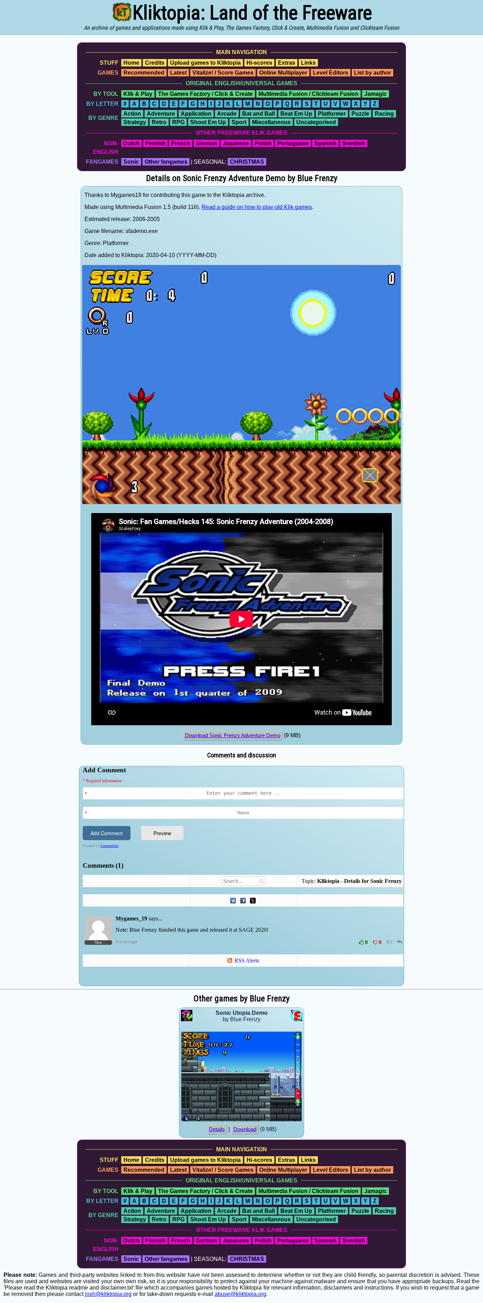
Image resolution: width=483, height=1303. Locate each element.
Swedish (353, 143)
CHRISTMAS (247, 162)
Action (132, 114)
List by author (372, 73)
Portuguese (293, 143)
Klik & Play (137, 94)
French (180, 143)
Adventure (161, 114)
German (206, 143)
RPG (178, 122)
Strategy (134, 122)
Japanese (236, 143)
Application (196, 114)
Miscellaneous (271, 122)
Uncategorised (316, 122)
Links (308, 63)
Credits (154, 63)
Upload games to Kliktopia (205, 63)
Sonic (131, 162)
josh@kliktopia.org (108, 1294)
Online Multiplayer (283, 73)
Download (244, 1129)
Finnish (155, 143)
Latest (178, 73)
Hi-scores (259, 63)
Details (217, 1129)
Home (131, 63)
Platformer (332, 114)
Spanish (325, 143)
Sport (239, 122)
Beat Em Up (296, 114)
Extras (286, 63)
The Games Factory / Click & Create (205, 94)
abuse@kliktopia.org (240, 1294)
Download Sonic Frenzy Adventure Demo (232, 735)
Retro (159, 122)
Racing (384, 114)
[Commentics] (243, 875)
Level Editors (330, 73)
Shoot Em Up (208, 122)
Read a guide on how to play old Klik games (257, 207)
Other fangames (166, 162)
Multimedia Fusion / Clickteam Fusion (308, 94)
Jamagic (375, 94)
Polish (263, 143)
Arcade (227, 114)
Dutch (131, 143)
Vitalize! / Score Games (223, 73)
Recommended (143, 73)
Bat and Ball (258, 114)
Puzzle (360, 114)
